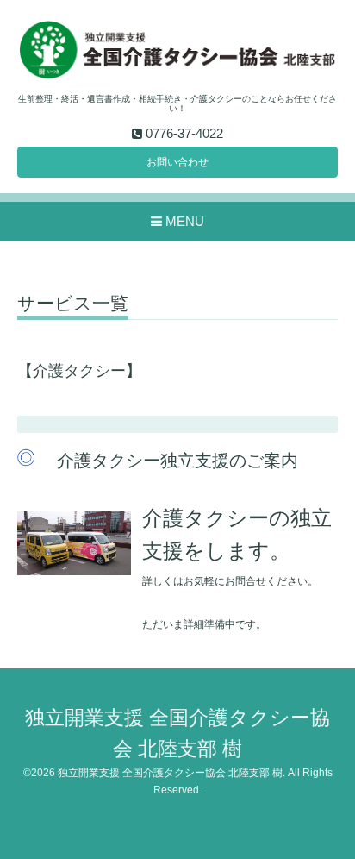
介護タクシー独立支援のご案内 (177, 460)
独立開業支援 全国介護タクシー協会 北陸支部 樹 (170, 773)
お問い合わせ (177, 162)
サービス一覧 (72, 303)
